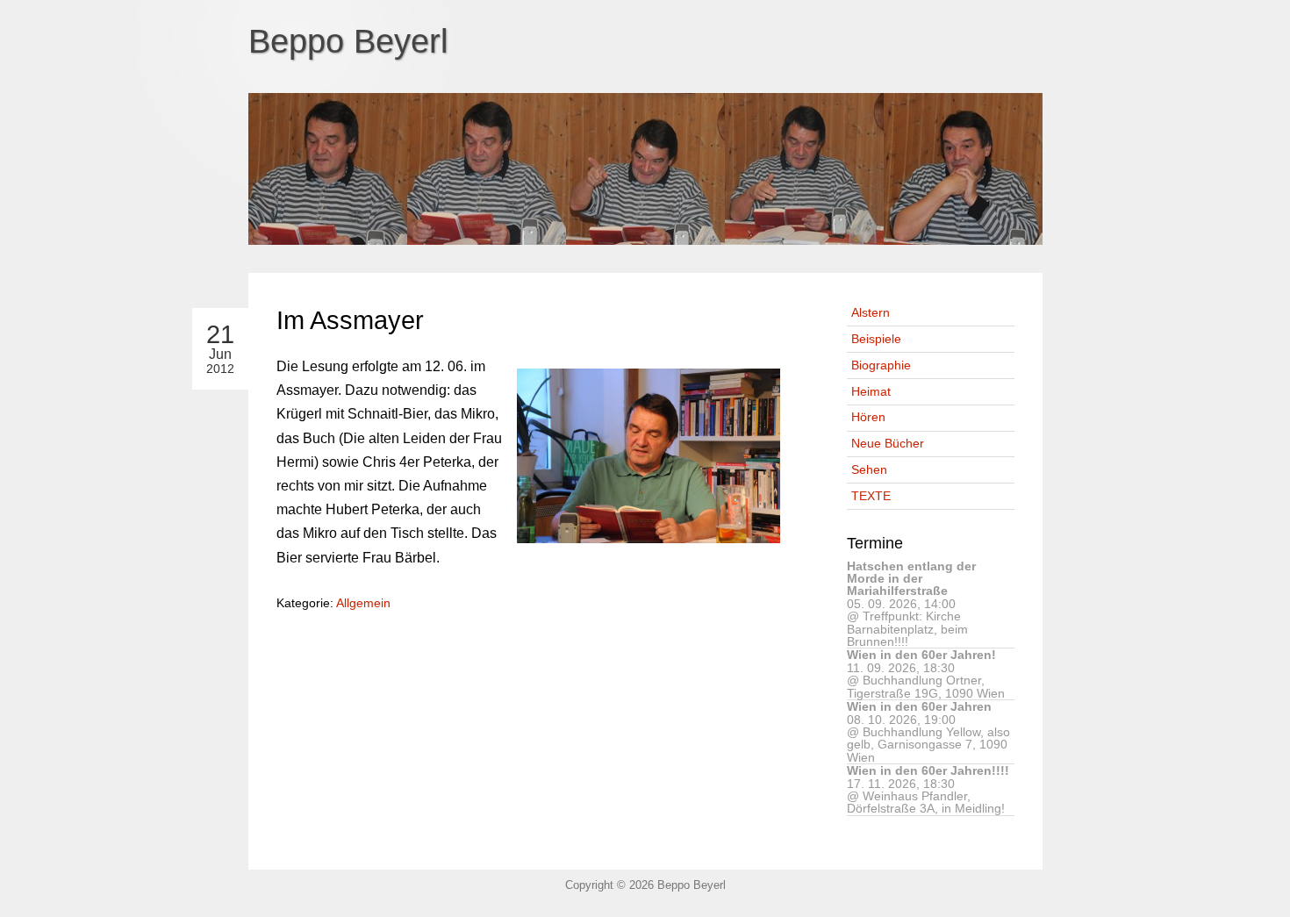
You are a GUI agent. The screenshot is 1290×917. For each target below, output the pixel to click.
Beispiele (876, 339)
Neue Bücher (887, 443)
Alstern (870, 312)
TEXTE (871, 496)
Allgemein (363, 603)
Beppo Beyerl (348, 41)
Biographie (881, 365)
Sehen (869, 469)
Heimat (871, 391)
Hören (868, 417)
